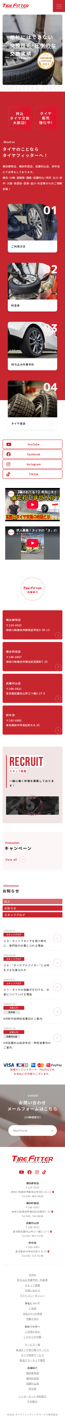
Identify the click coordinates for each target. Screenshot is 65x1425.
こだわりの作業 (32, 1337)
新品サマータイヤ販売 (32, 1360)
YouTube (34, 444)
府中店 (32, 1388)
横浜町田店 (32, 1378)
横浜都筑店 (32, 1373)
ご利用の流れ (32, 1331)
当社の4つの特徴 (32, 1313)
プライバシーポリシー (32, 1295)
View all (11, 859)
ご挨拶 (32, 1308)
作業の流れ (32, 1319)
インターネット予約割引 (33, 1396)
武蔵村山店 (32, 1383)
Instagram (34, 464)
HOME (32, 1274)
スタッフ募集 (32, 1285)
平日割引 (32, 1401)
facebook (33, 454)
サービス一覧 (32, 1344)
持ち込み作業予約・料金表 (32, 1280)
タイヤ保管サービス (32, 1355)
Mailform (21, 1130)
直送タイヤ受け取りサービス (32, 1350)
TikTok (33, 474)
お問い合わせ (32, 1290)
